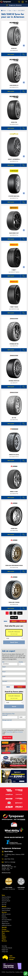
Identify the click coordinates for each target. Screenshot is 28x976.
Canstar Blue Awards (7, 948)
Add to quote (11, 54)
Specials (4, 927)
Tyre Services (5, 921)
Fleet (3, 933)
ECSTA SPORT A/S (14, 85)
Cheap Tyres (5, 951)
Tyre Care (4, 902)
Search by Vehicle (6, 897)
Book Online (5, 931)
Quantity (21, 662)
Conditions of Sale (19, 972)
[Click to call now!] (19, 2)
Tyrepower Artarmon (15, 5)
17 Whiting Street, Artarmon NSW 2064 (14, 855)
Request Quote (7, 737)
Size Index (4, 946)
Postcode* (4, 681)
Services (4, 912)
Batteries (4, 916)
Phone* (4, 671)
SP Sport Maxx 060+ (14, 196)
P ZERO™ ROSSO (14, 307)
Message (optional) (7, 720)
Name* (4, 667)
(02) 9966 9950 (9, 859)
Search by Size (5, 899)
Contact (4, 929)
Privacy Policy (9, 732)
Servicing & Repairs (6, 919)
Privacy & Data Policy (10, 972)
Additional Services (6, 925)
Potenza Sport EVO (14, 380)
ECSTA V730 (14, 122)
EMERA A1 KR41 (14, 491)
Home (4, 10)
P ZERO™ (14, 270)
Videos (4, 939)
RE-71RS (14, 417)
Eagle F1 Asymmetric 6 (14, 159)
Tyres (3, 895)
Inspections (4, 918)
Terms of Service (19, 732)
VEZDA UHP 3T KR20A (14, 602)
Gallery (4, 937)
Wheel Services (5, 923)
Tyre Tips (4, 904)
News (3, 935)
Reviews (4, 941)
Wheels (4, 906)
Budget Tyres (5, 949)
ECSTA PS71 (14, 48)
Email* (4, 676)
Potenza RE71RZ (14, 344)
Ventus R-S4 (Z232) (14, 454)
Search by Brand (6, 901)
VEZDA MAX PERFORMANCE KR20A (14, 565)
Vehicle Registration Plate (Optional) (8, 714)
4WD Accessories (6, 914)
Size (3, 662)
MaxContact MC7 (14, 233)
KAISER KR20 (14, 528)
